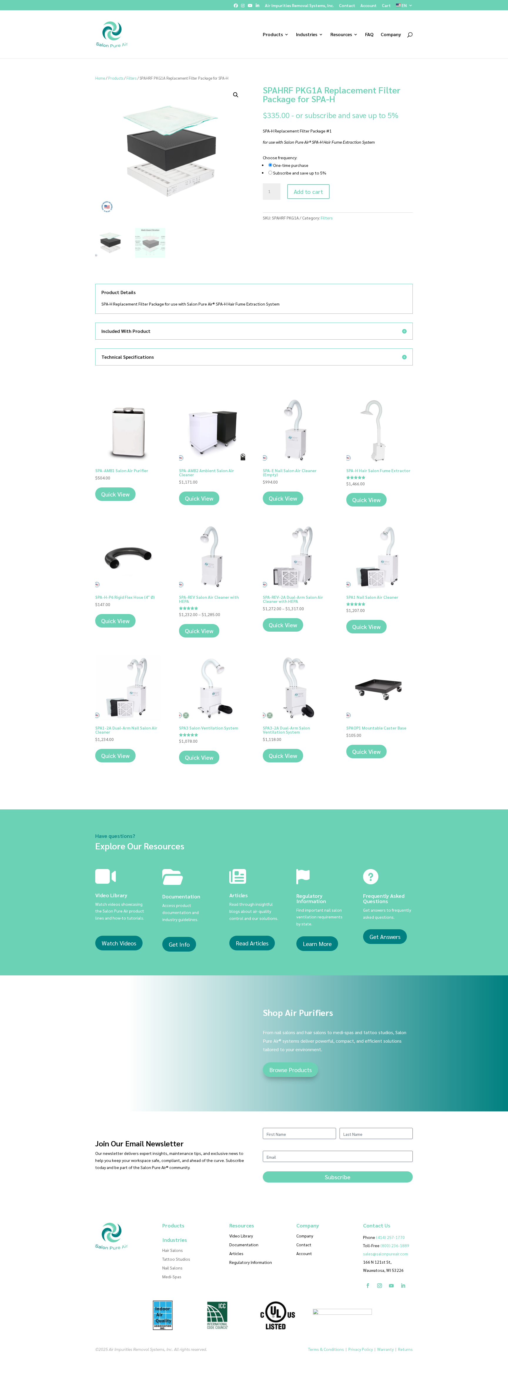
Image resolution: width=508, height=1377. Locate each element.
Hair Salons (172, 1250)
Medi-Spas (171, 1276)
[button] (235, 95)
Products (273, 34)
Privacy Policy (360, 1349)
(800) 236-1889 (394, 1245)
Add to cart (308, 191)
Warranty (385, 1349)
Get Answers (385, 936)
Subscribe (337, 1177)
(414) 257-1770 (384, 1237)
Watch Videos (119, 943)
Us (376, 1225)
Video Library (241, 1236)
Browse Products (290, 1070)
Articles (236, 1253)
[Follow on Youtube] (391, 1285)
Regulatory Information (250, 1262)
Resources (341, 34)
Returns (405, 1349)
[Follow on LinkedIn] (403, 1285)
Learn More (317, 943)
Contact (347, 5)
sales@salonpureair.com (385, 1253)
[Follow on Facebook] (367, 1285)
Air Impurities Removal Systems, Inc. (299, 5)
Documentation (243, 1244)
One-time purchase (290, 165)
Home (100, 78)
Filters (131, 78)
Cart (386, 5)
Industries (306, 34)
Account (368, 5)
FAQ (369, 34)
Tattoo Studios (176, 1259)
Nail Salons (172, 1268)
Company (391, 34)
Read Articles (252, 943)
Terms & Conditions (326, 1349)
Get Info (179, 944)
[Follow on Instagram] (379, 1285)
